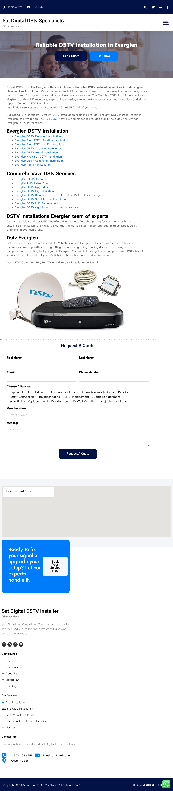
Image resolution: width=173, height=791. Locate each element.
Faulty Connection (22, 397)
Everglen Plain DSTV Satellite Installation (41, 140)
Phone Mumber (89, 372)
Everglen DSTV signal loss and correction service (46, 207)
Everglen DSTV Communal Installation (39, 160)
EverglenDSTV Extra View (31, 183)
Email (11, 372)
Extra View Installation (62, 392)
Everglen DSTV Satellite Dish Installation (41, 199)
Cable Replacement (106, 397)
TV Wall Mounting (84, 401)
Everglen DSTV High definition (34, 191)
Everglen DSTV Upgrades (31, 187)
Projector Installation (115, 401)
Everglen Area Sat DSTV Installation (38, 156)
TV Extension (59, 401)
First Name (14, 357)
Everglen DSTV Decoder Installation (38, 136)
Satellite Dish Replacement (28, 401)
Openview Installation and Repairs (105, 392)
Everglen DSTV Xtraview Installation (38, 148)
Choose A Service (19, 386)
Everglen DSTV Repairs (30, 179)
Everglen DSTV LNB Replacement (36, 203)
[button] (145, 7)
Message (13, 423)
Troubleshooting (49, 397)
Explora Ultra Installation (26, 392)
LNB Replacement (77, 397)
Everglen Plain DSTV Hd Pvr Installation (40, 144)
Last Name (86, 357)
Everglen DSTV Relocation (31, 195)
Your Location (16, 408)
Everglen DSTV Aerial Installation (36, 152)
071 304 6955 (62, 107)
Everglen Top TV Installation (33, 164)
